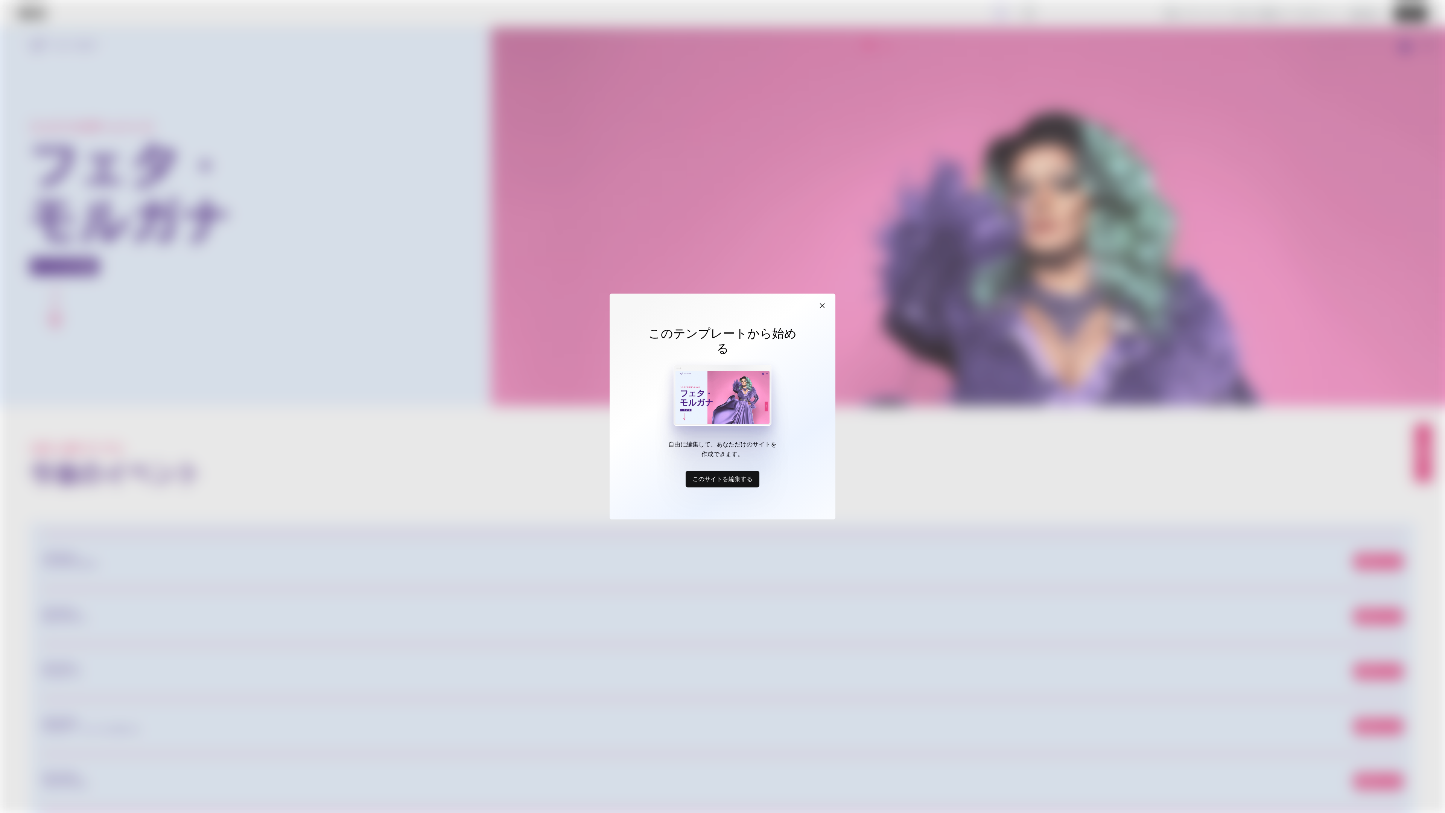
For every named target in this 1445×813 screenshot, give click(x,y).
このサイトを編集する (722, 479)
